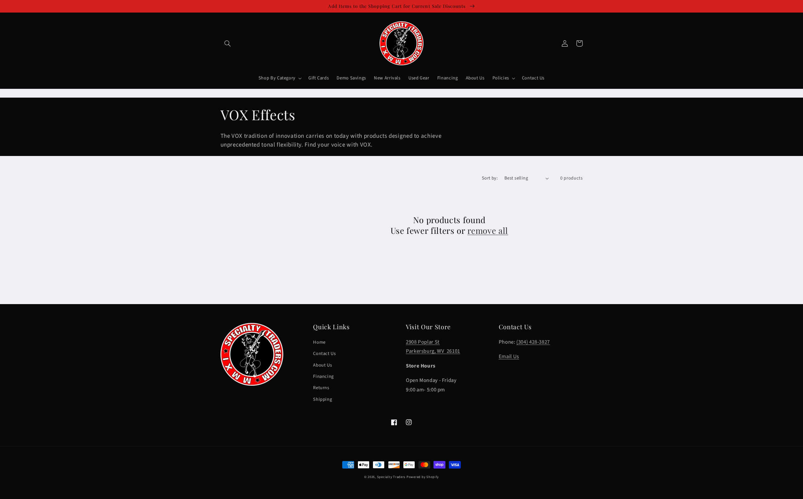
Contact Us (324, 353)
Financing (323, 376)
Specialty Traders (391, 477)
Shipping (322, 399)
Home (319, 342)
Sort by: (490, 178)
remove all (487, 230)
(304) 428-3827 (533, 342)
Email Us (509, 356)
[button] (228, 43)
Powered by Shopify (423, 477)
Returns (321, 387)
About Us (322, 365)
